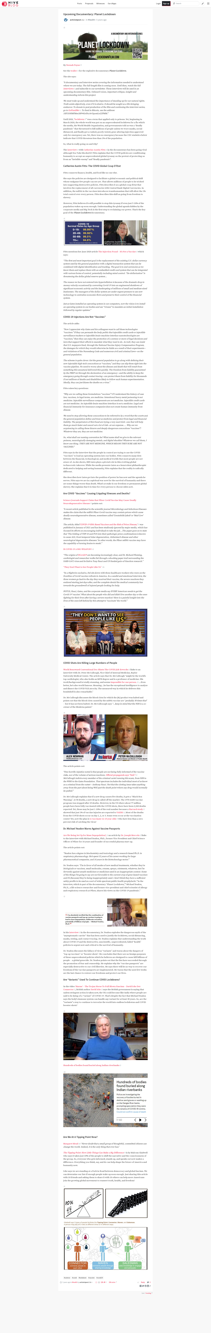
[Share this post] (150, 1286)
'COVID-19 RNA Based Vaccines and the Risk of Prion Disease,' (108, 524)
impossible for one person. (124, 682)
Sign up (166, 3)
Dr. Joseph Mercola (130, 835)
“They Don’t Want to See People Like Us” (82, 567)
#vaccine (91, 1278)
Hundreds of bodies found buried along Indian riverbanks (91, 1065)
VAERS (119, 812)
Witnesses (100, 3)
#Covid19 (82, 555)
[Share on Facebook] (141, 1286)
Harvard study (136, 809)
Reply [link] (143, 1282)
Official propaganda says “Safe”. (121, 775)
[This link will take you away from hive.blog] (64, 27)
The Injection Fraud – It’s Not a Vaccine (117, 251)
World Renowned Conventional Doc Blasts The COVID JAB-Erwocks (95, 669)
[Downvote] (99, 1282)
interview (72, 149)
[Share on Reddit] (145, 1286)
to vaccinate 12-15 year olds (103, 819)
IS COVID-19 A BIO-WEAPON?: (77, 549)
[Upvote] (96, 1282)
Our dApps (112, 3)
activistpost (77, 19)
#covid (74, 1278)
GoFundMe (73, 110)
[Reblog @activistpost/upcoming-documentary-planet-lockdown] (138, 1282)
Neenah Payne (73, 65)
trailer (74, 70)
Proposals (89, 3)
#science (67, 1278)
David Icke (96, 989)
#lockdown (82, 1278)
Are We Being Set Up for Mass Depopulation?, (84, 835)
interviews (68, 88)
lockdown (79, 119)
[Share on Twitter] (143, 1286)
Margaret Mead (70, 1143)
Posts (79, 3)
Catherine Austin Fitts (94, 149)
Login (158, 3)
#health (91, 19)
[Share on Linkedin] (148, 1286)
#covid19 (99, 1278)
